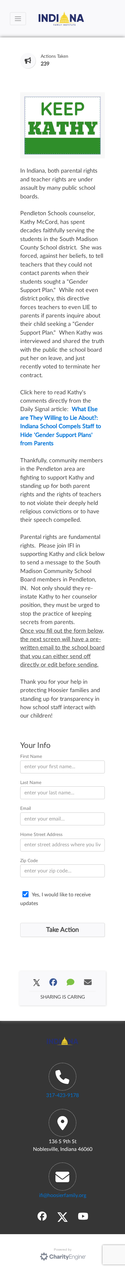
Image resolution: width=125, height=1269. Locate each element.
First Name (31, 756)
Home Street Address (41, 834)
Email (25, 808)
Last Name (30, 782)
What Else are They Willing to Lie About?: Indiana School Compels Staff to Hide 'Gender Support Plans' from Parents (60, 426)
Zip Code (29, 860)
